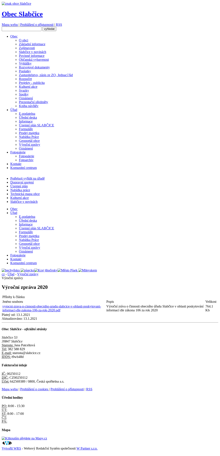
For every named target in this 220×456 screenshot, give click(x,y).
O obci (23, 40)
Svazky (24, 90)
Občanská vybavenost (34, 59)
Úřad (13, 110)
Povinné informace (31, 56)
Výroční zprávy (29, 144)
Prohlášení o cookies (34, 389)
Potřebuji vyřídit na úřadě (27, 178)
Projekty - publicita (32, 83)
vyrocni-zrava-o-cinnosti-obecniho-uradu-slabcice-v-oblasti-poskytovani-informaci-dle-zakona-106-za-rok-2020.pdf (51, 308)
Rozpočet (25, 79)
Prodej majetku (29, 133)
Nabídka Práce (29, 137)
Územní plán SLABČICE (36, 125)
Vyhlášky (25, 63)
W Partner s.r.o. (87, 448)
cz (3, 274)
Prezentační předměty (33, 102)
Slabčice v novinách (32, 52)
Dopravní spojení (22, 182)
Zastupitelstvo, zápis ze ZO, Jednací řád (46, 75)
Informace (26, 121)
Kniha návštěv (28, 106)
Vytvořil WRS (11, 448)
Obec (14, 36)
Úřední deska (28, 117)
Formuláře (26, 129)
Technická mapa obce (25, 194)
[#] (11, 270)
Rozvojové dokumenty (34, 67)
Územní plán (19, 186)
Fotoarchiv (26, 160)
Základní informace (32, 44)
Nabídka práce (20, 190)
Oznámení (26, 98)
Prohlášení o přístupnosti (36, 24)
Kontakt (15, 164)
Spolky (24, 94)
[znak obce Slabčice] (16, 3)
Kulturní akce (28, 86)
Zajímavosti (27, 48)
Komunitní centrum (23, 168)
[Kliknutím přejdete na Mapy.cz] (24, 438)
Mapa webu (10, 24)
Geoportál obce (29, 140)
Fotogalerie (18, 152)
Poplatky (25, 71)
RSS (59, 24)
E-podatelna (27, 113)
